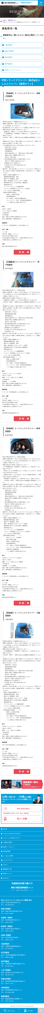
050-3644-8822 (23, 809)
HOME (4, 20)
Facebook (6, 878)
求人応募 (30, 1011)
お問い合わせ (11, 1011)
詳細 (22, 252)
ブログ (5, 864)
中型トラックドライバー (13, 70)
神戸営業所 (8, 64)
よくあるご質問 (8, 856)
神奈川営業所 (9, 51)
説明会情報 (6, 851)
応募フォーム (7, 873)
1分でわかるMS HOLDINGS (12, 833)
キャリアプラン (8, 860)
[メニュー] (41, 3)
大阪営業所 (8, 45)
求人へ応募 (22, 819)
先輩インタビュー (9, 847)
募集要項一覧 (11, 20)
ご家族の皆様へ (8, 842)
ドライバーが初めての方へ (11, 838)
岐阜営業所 (8, 57)
